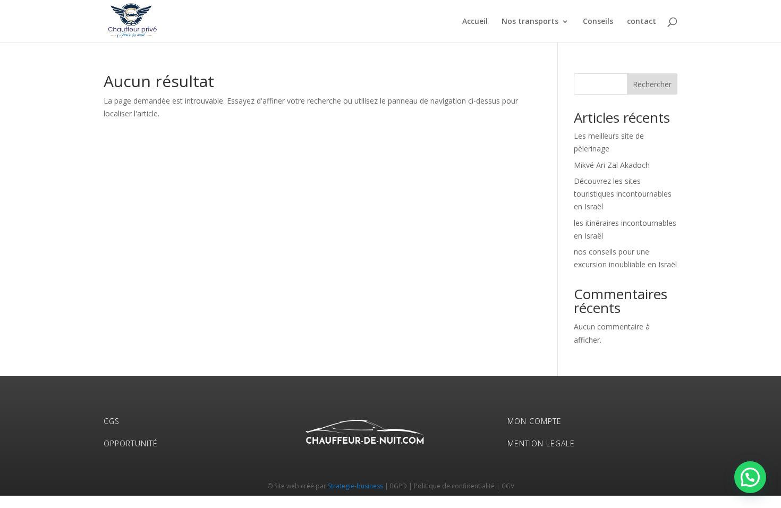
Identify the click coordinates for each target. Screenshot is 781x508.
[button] (750, 477)
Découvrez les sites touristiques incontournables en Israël (623, 193)
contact (641, 22)
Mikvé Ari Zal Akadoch (612, 165)
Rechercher (652, 84)
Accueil (475, 22)
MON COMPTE (534, 421)
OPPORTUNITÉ (131, 443)
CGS (112, 421)
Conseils (598, 22)
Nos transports (530, 22)
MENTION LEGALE (541, 443)
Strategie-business (355, 485)
